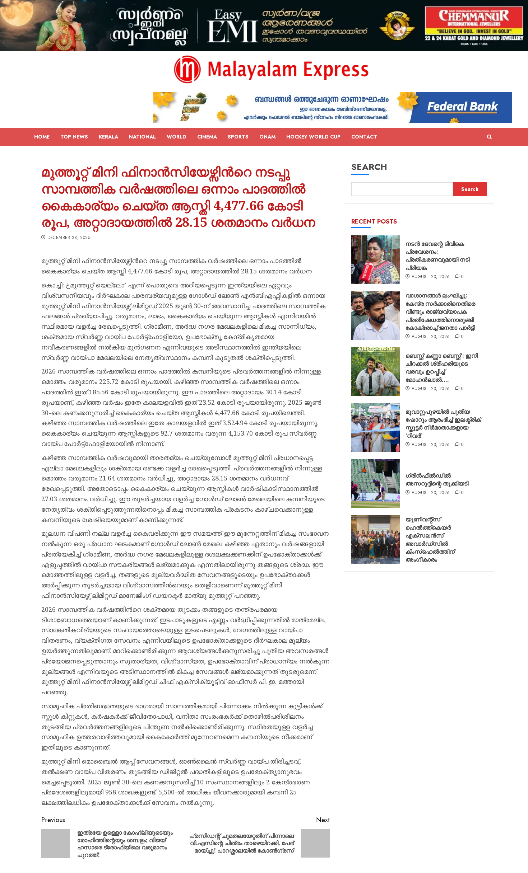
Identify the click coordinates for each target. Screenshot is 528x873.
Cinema (207, 136)
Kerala (108, 136)
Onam (267, 136)
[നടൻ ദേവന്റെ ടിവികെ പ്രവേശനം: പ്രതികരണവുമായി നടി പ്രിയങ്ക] (375, 259)
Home (42, 136)
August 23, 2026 (431, 277)
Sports (238, 136)
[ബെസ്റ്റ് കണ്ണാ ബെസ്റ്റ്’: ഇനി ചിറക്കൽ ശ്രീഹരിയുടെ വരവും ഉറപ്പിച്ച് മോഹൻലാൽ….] (375, 371)
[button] (489, 137)
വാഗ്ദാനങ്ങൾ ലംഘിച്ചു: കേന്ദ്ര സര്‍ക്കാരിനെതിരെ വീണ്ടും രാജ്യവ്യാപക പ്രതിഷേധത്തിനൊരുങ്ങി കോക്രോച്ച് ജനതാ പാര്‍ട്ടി (440, 311)
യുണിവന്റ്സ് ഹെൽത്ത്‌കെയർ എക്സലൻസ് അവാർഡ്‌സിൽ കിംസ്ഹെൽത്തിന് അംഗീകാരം (430, 539)
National (142, 136)
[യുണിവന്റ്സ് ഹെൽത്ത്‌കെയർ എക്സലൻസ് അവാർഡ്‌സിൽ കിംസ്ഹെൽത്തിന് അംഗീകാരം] (375, 539)
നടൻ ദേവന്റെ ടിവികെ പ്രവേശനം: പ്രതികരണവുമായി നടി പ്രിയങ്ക (437, 256)
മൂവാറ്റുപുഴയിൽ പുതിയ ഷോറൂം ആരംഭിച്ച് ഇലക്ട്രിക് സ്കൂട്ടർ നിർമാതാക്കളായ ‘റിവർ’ (443, 424)
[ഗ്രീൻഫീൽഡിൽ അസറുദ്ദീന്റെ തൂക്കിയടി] (375, 483)
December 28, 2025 (68, 238)
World (176, 136)
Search (369, 166)
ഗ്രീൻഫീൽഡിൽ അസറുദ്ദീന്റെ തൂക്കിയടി (437, 479)
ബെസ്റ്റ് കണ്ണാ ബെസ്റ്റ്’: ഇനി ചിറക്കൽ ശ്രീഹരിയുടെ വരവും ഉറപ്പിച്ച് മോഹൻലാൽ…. (442, 368)
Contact (364, 136)
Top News (74, 136)
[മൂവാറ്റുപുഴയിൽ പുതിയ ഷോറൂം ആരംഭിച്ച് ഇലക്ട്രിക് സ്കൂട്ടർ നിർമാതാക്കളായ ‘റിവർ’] (375, 427)
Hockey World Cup (313, 136)
